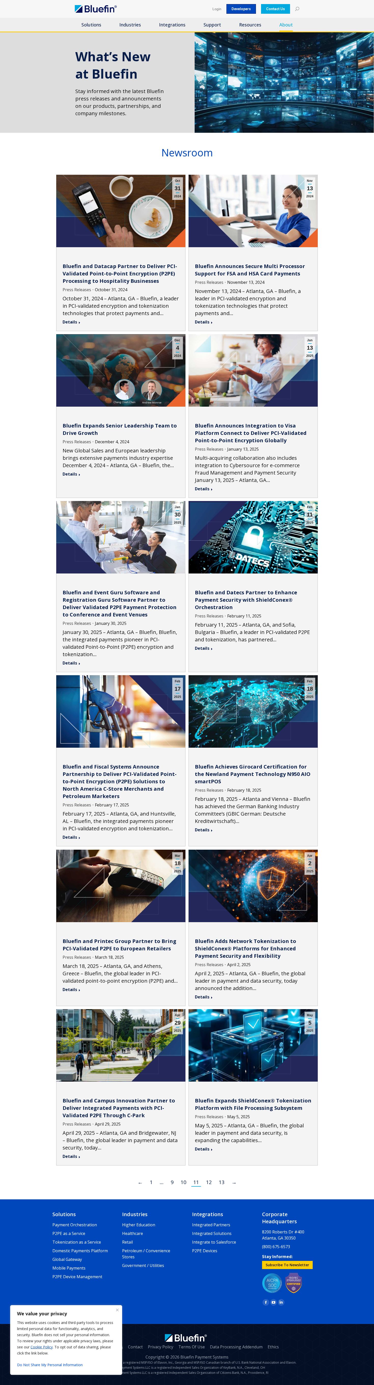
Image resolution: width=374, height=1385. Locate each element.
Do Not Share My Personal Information (50, 1364)
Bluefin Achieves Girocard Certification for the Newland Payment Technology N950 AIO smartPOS (252, 774)
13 (221, 1182)
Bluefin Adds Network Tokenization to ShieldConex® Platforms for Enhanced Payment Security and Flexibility (245, 948)
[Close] (117, 1310)
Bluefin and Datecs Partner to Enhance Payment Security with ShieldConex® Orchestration (246, 600)
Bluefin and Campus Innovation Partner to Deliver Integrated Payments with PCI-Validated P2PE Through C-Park (119, 1108)
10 (183, 1182)
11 (196, 1182)
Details (70, 322)
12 (209, 1182)
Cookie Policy (42, 1347)
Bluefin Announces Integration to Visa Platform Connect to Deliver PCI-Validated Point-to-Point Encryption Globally (251, 433)
